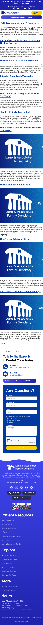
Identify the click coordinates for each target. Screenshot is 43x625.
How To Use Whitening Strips (15, 239)
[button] (36, 13)
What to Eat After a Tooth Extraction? (20, 60)
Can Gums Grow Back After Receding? (20, 291)
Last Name (10, 402)
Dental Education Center (12, 544)
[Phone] (5, 366)
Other (10, 422)
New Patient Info (8, 520)
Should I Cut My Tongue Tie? (15, 112)
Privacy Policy (24, 621)
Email (14, 373)
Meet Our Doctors (9, 571)
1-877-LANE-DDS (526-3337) (20, 368)
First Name (10, 395)
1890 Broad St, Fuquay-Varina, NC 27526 (21, 483)
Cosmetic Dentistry (9, 559)
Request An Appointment (12, 536)
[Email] (5, 374)
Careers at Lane (8, 590)
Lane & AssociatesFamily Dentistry (25, 467)
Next (2, 343)
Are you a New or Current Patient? (18, 416)
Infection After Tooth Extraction (16, 76)
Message (9, 425)
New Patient (12, 418)
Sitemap (17, 621)
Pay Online (6, 540)
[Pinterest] (28, 8)
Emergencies (7, 563)
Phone (14, 366)
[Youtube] (25, 8)
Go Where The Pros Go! (21, 2)
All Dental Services (9, 555)
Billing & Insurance (9, 528)
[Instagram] (21, 8)
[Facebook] (14, 8)
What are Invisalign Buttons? (15, 184)
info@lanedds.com (17, 375)
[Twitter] (17, 8)
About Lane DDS (8, 567)
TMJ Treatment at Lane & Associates (19, 23)
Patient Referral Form (10, 586)
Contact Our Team (9, 575)
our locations (13, 610)
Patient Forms (7, 524)
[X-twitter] (16, 487)
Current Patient (14, 420)
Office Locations (8, 532)
